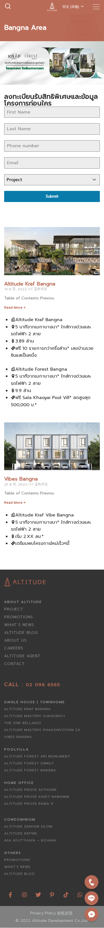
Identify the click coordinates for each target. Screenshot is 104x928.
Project (14, 609)
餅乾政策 (65, 913)
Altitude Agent (22, 656)
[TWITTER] (38, 893)
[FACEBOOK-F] (10, 893)
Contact (14, 664)
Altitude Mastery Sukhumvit (34, 715)
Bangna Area (25, 28)
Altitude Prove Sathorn (30, 789)
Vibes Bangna (21, 479)
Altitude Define (20, 833)
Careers (13, 648)
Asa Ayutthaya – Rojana (30, 840)
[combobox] (52, 179)
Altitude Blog (21, 633)
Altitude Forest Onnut (29, 763)
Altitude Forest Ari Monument (37, 756)
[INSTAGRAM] (24, 893)
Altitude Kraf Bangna (29, 284)
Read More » (15, 307)
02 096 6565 (43, 684)
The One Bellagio (22, 722)
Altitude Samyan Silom (28, 826)
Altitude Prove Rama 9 (28, 803)
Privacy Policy (43, 913)
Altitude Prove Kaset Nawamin (36, 796)
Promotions (18, 617)
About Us (15, 640)
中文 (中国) (70, 6)
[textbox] (46, 179)
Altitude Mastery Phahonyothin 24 (42, 729)
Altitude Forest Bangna (30, 770)
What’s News (19, 625)
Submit (52, 196)
